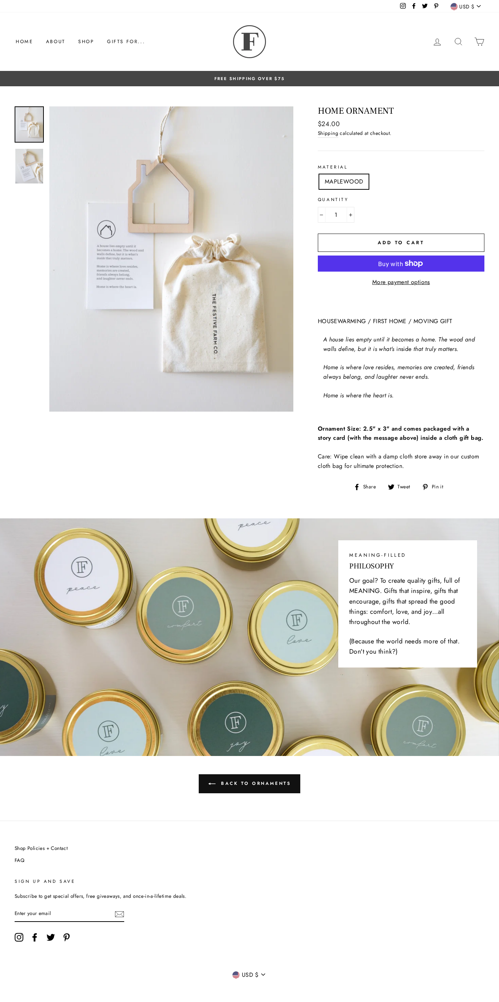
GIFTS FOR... (126, 41)
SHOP (86, 41)
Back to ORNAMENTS (254, 783)
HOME (24, 41)
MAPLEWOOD (344, 181)
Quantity (333, 199)
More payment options (401, 282)
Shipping (328, 133)
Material (333, 167)
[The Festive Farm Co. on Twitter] (50, 937)
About (55, 41)
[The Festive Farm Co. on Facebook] (34, 937)
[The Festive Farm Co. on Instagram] (19, 937)
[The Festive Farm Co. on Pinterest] (66, 937)
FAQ (19, 860)
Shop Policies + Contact (41, 848)
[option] (249, 79)
